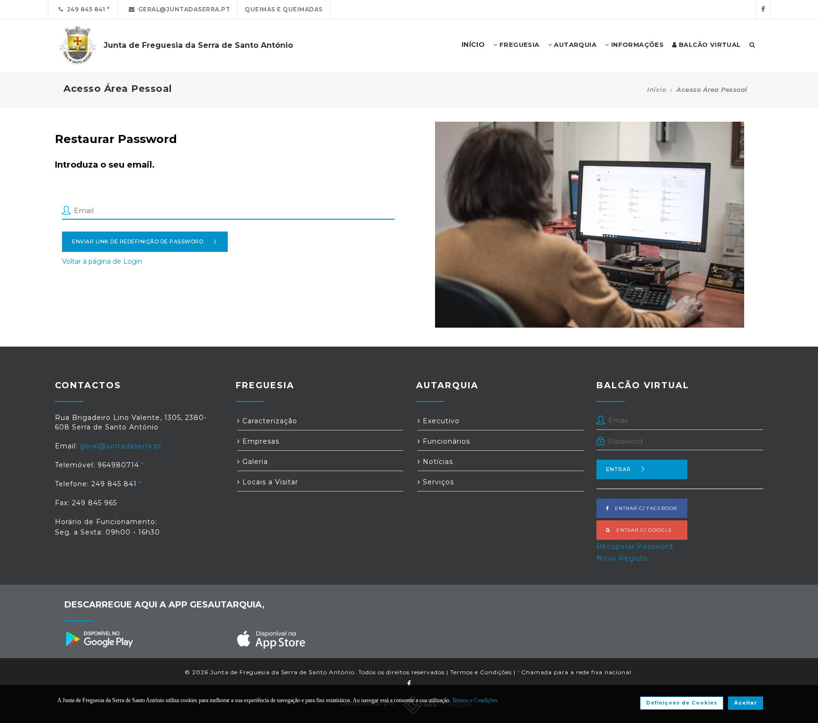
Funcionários (445, 441)
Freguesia (519, 44)
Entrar (618, 469)
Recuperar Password (634, 546)
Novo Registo (622, 558)
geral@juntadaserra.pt (183, 9)
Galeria (254, 461)
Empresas (259, 441)
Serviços (437, 482)
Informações (636, 44)
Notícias (436, 461)
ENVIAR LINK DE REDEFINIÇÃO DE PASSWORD (137, 241)
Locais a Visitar (269, 482)
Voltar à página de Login (102, 261)
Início (656, 89)
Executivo (440, 421)
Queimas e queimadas (284, 9)
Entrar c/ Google (641, 530)
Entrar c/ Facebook (643, 508)
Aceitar (745, 703)
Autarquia (574, 44)
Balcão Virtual (709, 44)
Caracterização (268, 421)
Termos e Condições (481, 672)
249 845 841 (84, 9)
